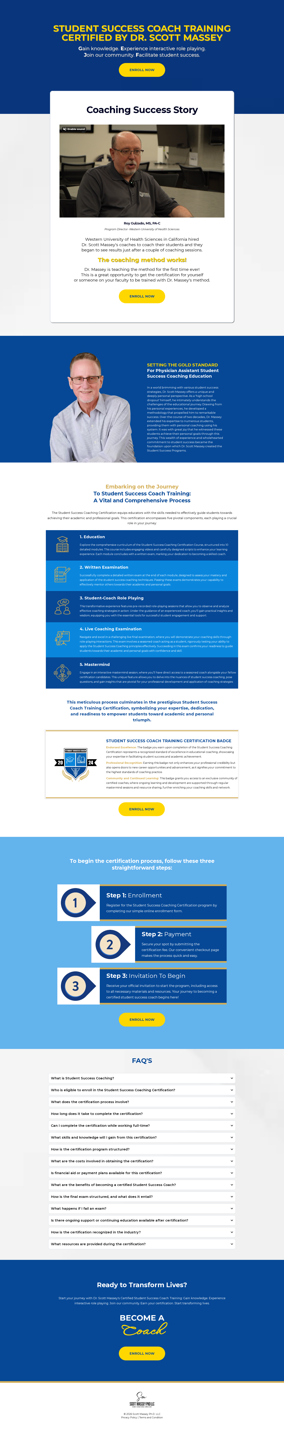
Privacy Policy (129, 1417)
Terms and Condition (151, 1417)
